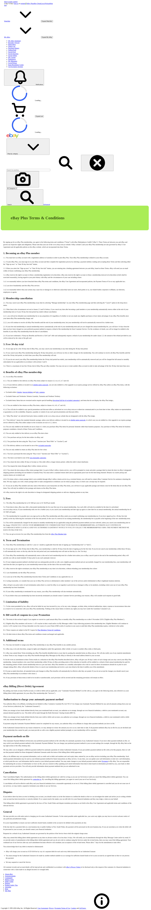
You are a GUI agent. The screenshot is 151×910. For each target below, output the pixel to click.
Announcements (10, 876)
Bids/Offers (12, 44)
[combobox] (28, 170)
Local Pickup (45, 3)
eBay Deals (37, 3)
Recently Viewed (13, 43)
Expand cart (39, 116)
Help (51, 3)
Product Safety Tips (11, 885)
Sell (5, 5)
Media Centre (9, 880)
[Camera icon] (23, 179)
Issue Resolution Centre (16, 65)
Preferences (12, 59)
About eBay (9, 874)
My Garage (12, 57)
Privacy (51, 908)
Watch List (11, 46)
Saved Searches (13, 54)
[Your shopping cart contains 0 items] (19, 116)
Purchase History (13, 48)
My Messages (12, 61)
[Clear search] (97, 163)
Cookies (73, 908)
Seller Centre (9, 881)
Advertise (8, 887)
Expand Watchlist (47, 21)
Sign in (16, 3)
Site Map (8, 891)
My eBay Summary (14, 41)
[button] (25, 197)
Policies (7, 883)
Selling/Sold (12, 50)
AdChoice (82, 908)
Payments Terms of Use (62, 908)
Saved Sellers (12, 55)
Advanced (46, 204)
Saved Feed (12, 52)
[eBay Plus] (29, 3)
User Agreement (42, 908)
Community (9, 878)
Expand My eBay (47, 37)
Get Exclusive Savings (15, 67)
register (23, 3)
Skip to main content (10, 2)
